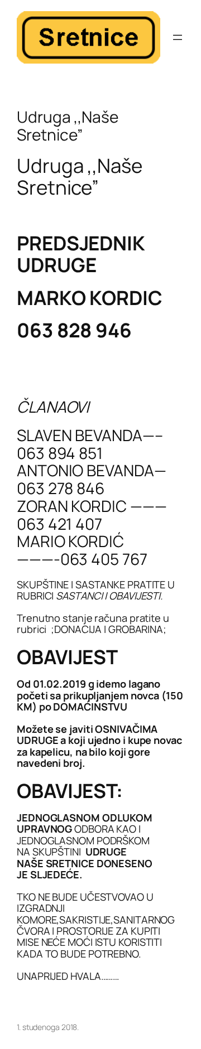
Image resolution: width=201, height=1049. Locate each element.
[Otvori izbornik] (177, 37)
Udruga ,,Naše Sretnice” (67, 125)
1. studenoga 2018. (48, 1027)
